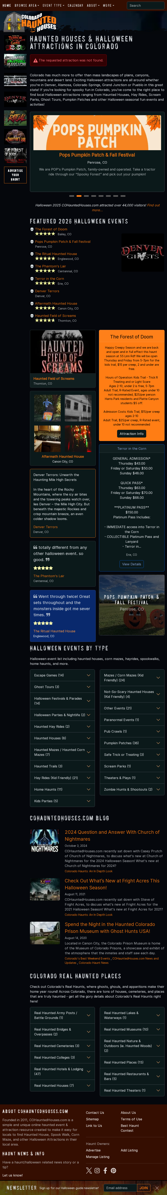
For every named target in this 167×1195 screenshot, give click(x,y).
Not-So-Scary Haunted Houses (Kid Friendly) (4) (129, 694)
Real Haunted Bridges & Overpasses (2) (52, 1031)
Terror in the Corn (49, 279)
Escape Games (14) (49, 675)
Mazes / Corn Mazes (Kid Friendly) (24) (123, 677)
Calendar (75, 5)
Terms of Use (131, 1119)
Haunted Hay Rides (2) (52, 726)
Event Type (52, 5)
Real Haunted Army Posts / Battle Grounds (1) (55, 1015)
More (107, 5)
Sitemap (92, 1119)
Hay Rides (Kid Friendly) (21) (56, 778)
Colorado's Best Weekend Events (87, 958)
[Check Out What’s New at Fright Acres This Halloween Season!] (45, 889)
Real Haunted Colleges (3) (54, 1057)
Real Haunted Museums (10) (126, 1029)
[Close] (157, 1188)
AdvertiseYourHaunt (15, 175)
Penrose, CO (132, 609)
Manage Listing (97, 1157)
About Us (128, 1113)
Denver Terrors (47, 291)
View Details (131, 564)
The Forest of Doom (51, 229)
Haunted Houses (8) (50, 738)
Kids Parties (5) (46, 801)
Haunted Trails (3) (48, 766)
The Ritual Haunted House (56, 254)
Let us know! (12, 1175)
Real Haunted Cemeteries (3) (56, 1046)
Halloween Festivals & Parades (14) (58, 700)
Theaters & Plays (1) (120, 778)
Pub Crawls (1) (115, 731)
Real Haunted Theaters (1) (125, 1090)
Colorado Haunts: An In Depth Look (88, 871)
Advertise (93, 1150)
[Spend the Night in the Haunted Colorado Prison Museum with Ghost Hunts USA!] (45, 933)
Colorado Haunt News (94, 962)
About (92, 5)
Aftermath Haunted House (56, 303)
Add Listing (129, 1150)
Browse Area (26, 5)
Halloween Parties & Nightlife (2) (59, 715)
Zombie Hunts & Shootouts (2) (128, 789)
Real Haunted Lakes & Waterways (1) (121, 1015)
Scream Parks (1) (117, 766)
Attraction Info (132, 434)
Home (7, 5)
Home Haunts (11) (48, 789)
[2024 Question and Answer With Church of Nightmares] (45, 840)
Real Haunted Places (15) (124, 1062)
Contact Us (95, 1113)
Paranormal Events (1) (121, 720)
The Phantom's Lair (50, 266)
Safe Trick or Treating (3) (124, 755)
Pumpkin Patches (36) (121, 743)
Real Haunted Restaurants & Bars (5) (126, 1076)
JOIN (144, 1188)
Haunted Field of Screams (55, 316)
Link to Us (94, 1126)
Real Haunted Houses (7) (54, 1085)
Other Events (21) (118, 708)
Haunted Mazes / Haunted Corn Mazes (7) (59, 752)
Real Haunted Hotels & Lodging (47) (58, 1071)
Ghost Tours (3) (46, 687)
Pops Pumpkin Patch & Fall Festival (97, 155)
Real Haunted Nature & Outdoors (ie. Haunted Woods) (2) (128, 1046)
